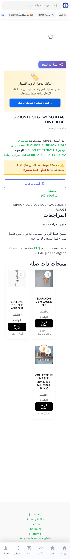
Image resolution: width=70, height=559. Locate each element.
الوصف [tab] (52, 190)
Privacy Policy (36, 519)
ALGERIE (29, 155)
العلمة (7, 155)
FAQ (37, 248)
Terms (36, 523)
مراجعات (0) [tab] (49, 195)
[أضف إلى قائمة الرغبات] (47, 274)
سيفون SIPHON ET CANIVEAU (45, 150)
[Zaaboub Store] (66, 5)
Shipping (35, 528)
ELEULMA (59, 155)
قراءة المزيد (44, 323)
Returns (36, 533)
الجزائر (17, 155)
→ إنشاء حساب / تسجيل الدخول (35, 102)
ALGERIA (43, 155)
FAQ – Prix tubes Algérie (35, 538)
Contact (36, 514)
